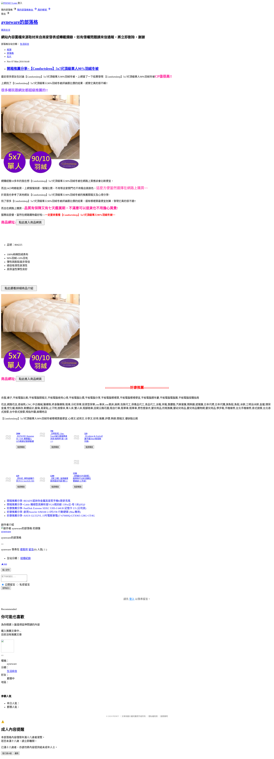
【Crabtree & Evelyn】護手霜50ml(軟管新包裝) (93, 438)
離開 (16, 753)
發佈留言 (6, 588)
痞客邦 (24, 549)
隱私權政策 (153, 716)
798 (51, 431)
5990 (18, 434)
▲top (4, 563)
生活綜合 (24, 44)
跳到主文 (5, 30)
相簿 (9, 50)
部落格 (10, 53)
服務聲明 (164, 716)
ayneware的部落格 (19, 22)
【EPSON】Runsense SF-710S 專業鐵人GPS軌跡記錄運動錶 (25, 438)
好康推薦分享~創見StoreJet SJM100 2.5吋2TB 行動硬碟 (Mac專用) (44, 512)
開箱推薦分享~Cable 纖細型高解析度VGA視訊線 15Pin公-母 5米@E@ (46, 504)
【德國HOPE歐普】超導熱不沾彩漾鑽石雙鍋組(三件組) (82, 478)
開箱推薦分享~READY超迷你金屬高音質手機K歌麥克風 (38, 500)
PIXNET (115, 716)
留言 (31, 549)
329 (85, 434)
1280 (52, 476)
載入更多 (6, 570)
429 (17, 476)
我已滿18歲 (7, 753)
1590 (75, 473)
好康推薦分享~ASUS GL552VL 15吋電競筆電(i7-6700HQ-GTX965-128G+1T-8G (51, 515)
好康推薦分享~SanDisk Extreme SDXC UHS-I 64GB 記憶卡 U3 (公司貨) (46, 508)
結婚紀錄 (25, 558)
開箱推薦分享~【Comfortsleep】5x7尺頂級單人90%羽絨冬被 (53, 68)
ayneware (6, 531)
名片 (9, 56)
